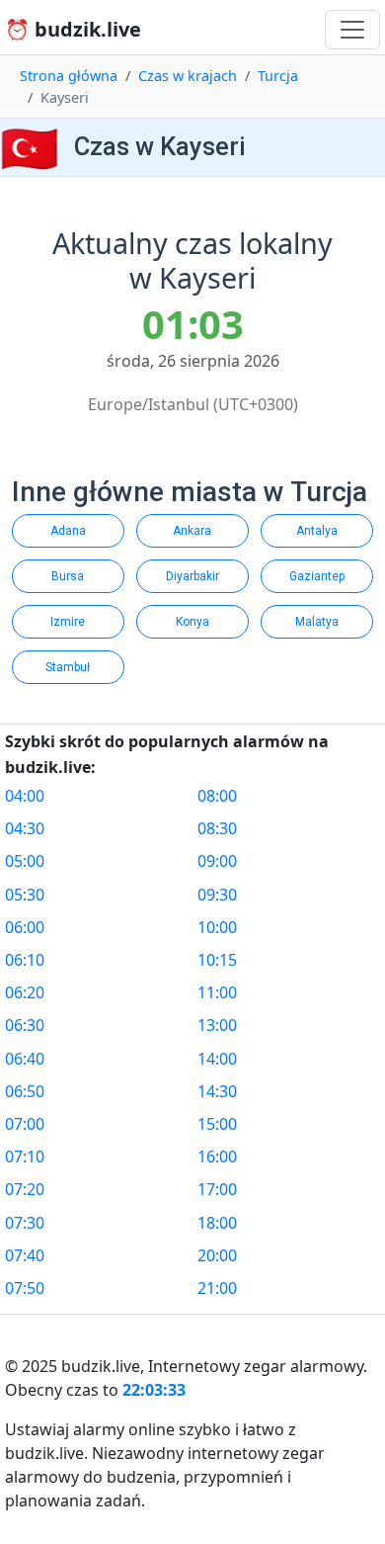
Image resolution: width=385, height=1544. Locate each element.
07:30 (24, 1223)
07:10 (24, 1156)
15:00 (217, 1124)
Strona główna (68, 75)
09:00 (217, 861)
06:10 (24, 960)
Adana (68, 531)
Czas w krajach (187, 75)
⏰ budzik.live (73, 29)
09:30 (217, 894)
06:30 (24, 1025)
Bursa (67, 576)
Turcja (278, 75)
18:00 (217, 1223)
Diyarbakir (192, 576)
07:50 (24, 1288)
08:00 (217, 796)
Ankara (192, 531)
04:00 (24, 796)
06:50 (24, 1091)
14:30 (217, 1091)
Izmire (67, 622)
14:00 (217, 1059)
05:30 (24, 894)
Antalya (317, 531)
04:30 (24, 828)
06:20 (24, 992)
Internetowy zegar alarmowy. (257, 1366)
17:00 (217, 1189)
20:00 (217, 1255)
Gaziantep (317, 576)
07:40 (24, 1255)
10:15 (217, 960)
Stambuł (67, 667)
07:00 (24, 1124)
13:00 (217, 1025)
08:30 (217, 828)
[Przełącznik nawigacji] (352, 29)
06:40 (24, 1059)
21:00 (217, 1288)
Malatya (317, 622)
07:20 (24, 1189)
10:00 (217, 927)
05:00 (24, 861)
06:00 (24, 927)
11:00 (217, 992)
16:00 (217, 1156)
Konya (192, 622)
